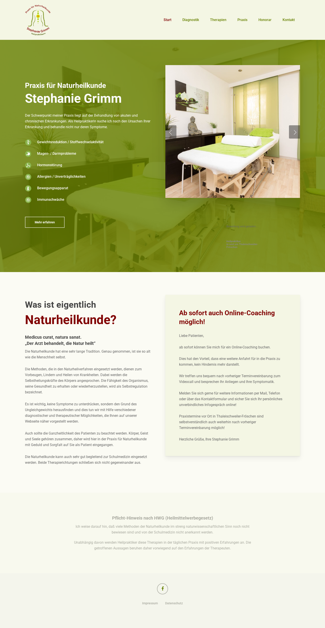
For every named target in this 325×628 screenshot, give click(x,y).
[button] (45, 222)
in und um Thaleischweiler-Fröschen (242, 244)
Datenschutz (174, 603)
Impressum (150, 603)
